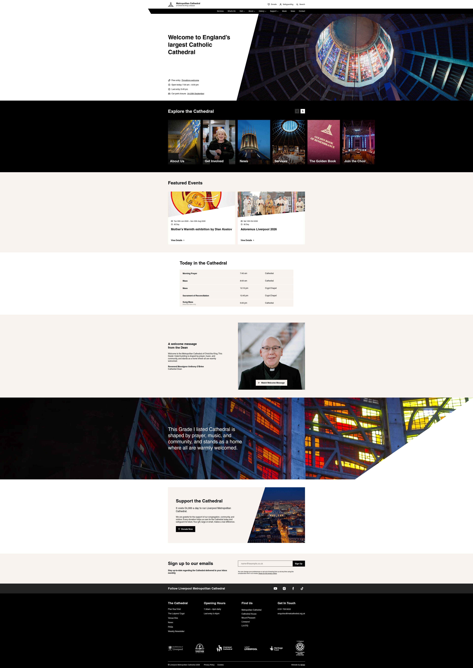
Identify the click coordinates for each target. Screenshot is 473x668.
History (261, 11)
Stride (302, 665)
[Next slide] (303, 111)
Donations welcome (190, 80)
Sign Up (298, 563)
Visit (241, 11)
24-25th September (195, 93)
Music (284, 11)
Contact (302, 11)
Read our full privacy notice (268, 573)
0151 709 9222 (284, 609)
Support (273, 11)
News (293, 11)
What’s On (232, 11)
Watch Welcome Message (273, 383)
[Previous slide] (297, 111)
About (251, 11)
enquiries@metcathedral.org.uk (291, 613)
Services (220, 11)
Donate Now (187, 529)
